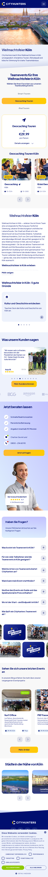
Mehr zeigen (7, 272)
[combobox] (45, 832)
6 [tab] (25, 377)
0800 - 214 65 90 (18, 443)
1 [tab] (18, 324)
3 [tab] (24, 324)
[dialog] (24, 853)
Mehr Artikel (24, 750)
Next (27, 199)
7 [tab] (28, 377)
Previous (20, 199)
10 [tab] (36, 377)
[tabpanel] (24, 307)
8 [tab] (30, 377)
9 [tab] (33, 377)
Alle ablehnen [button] (36, 868)
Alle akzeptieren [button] (13, 868)
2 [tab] (21, 324)
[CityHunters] (14, 4)
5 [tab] (29, 324)
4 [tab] (26, 324)
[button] (24, 873)
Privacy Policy (27, 850)
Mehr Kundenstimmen (24, 384)
